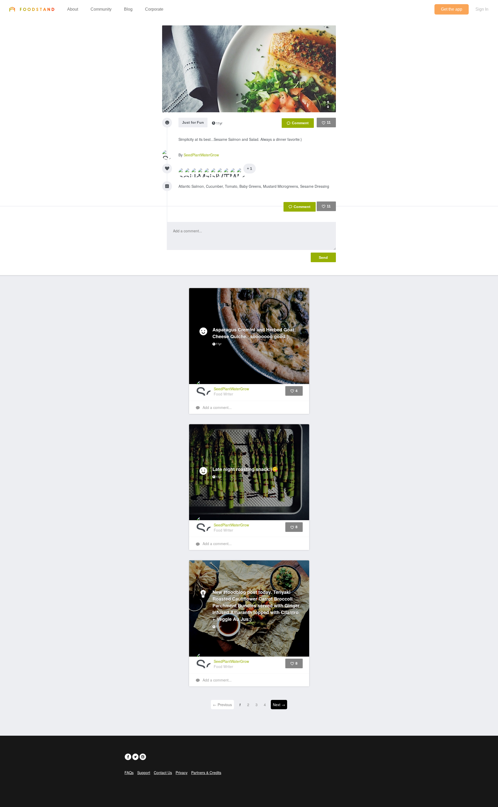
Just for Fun (193, 122)
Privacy (182, 772)
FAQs (129, 772)
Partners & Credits (206, 772)
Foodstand (32, 9)
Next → (279, 704)
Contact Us (163, 772)
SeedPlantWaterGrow (201, 154)
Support (143, 772)
